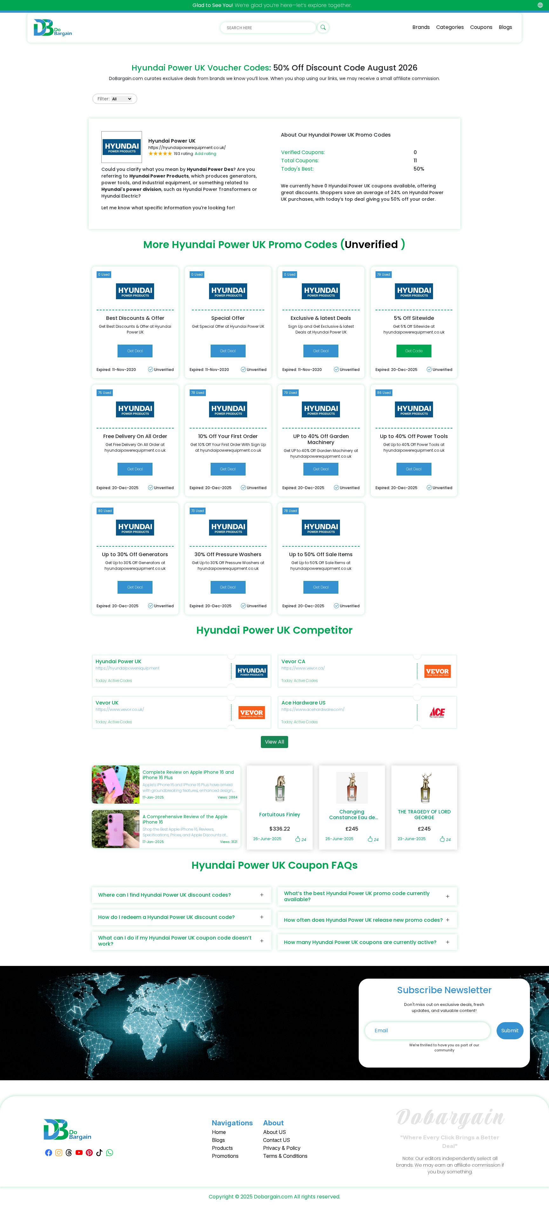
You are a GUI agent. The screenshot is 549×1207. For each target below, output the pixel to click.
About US (274, 1132)
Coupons (481, 27)
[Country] (540, 5)
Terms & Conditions (285, 1156)
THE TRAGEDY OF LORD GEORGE (424, 814)
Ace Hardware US (303, 702)
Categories (450, 27)
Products (222, 1148)
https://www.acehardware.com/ (312, 709)
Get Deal (135, 351)
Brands (421, 27)
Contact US (276, 1140)
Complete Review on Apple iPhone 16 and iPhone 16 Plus (188, 775)
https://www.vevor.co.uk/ (120, 709)
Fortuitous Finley (279, 815)
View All (274, 741)
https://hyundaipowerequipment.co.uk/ (187, 147)
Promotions (225, 1156)
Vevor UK (107, 702)
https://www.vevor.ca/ (303, 668)
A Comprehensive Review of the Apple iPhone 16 (185, 819)
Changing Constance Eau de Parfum (352, 814)
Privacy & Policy (282, 1148)
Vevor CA (293, 661)
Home (219, 1132)
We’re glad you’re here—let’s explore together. (272, 5)
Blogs (505, 27)
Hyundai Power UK (118, 661)
